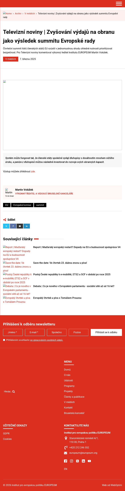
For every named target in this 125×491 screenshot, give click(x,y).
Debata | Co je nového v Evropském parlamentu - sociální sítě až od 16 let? (73, 286)
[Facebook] (13, 226)
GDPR (6, 433)
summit (40, 205)
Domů (67, 369)
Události (68, 380)
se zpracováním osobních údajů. (46, 340)
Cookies (7, 439)
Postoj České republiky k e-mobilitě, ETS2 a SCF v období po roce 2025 (71, 274)
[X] (6, 226)
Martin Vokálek (24, 189)
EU (6, 205)
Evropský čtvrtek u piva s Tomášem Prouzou (57, 297)
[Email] (20, 226)
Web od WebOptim (112, 485)
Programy (69, 386)
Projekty (68, 391)
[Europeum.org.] (7, 13)
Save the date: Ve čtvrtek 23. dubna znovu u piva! (60, 262)
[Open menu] (119, 3)
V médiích (10, 59)
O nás (67, 375)
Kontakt (68, 407)
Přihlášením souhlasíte (34, 340)
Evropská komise (22, 205)
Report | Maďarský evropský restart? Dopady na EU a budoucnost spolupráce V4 (76, 247)
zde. (33, 171)
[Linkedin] (26, 226)
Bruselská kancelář (74, 413)
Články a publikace (74, 396)
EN (65, 469)
